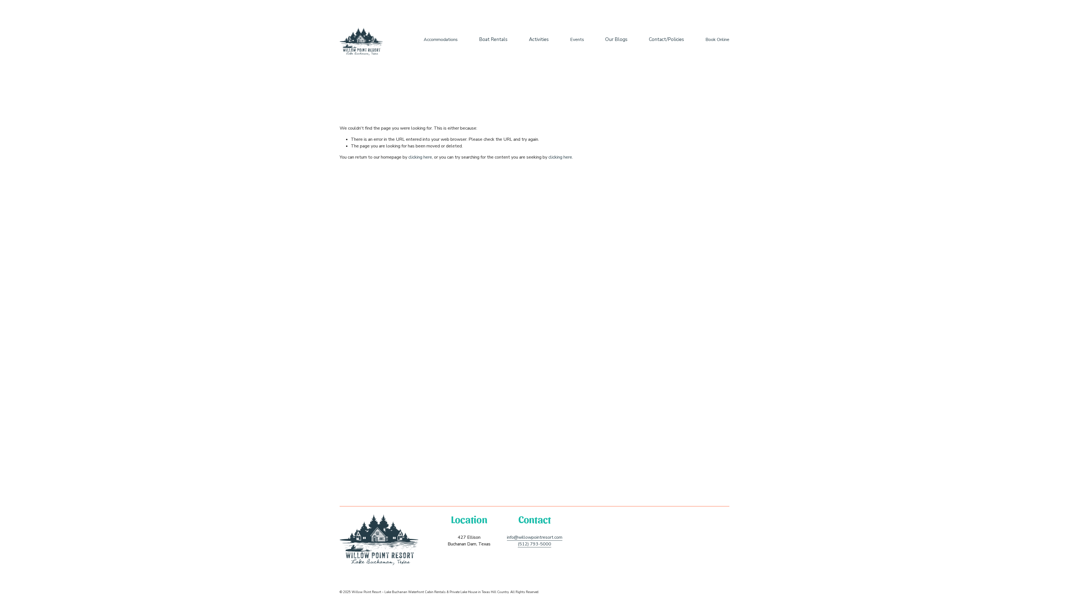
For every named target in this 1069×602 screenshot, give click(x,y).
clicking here (420, 157)
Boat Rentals (493, 39)
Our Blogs (616, 39)
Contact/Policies (666, 39)
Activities (539, 39)
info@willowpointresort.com (534, 537)
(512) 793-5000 (534, 544)
